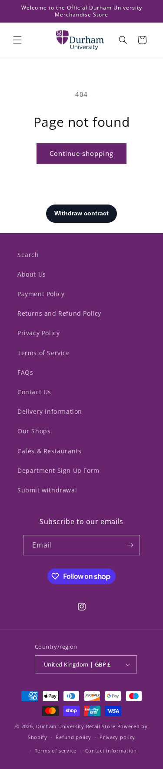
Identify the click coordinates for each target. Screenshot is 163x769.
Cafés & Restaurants (49, 451)
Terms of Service (43, 353)
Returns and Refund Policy (59, 313)
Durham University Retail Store (76, 726)
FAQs (25, 372)
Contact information (111, 750)
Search (28, 255)
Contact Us (34, 392)
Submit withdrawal (47, 490)
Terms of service (56, 750)
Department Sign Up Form (58, 470)
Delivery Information (49, 411)
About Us (31, 274)
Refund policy (73, 737)
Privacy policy (117, 737)
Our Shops (33, 431)
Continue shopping (81, 153)
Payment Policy (40, 294)
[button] (17, 40)
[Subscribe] (130, 545)
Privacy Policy (38, 333)
